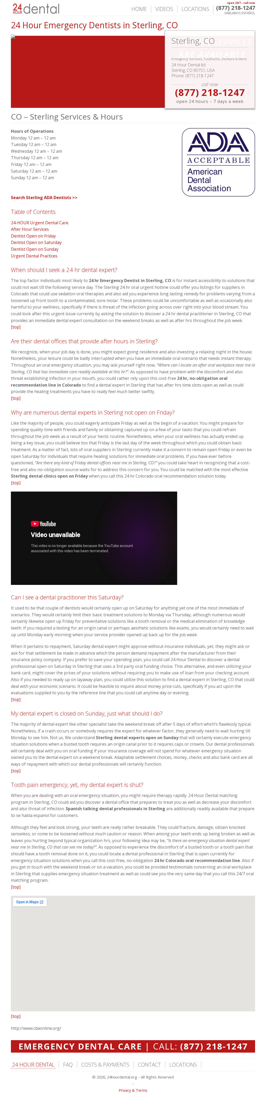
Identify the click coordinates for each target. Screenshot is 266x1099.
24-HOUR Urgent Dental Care (39, 223)
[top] (16, 327)
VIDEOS (164, 8)
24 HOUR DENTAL (33, 1064)
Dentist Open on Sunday (34, 249)
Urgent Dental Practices (34, 256)
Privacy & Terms (133, 1090)
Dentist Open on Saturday (36, 242)
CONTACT (149, 1064)
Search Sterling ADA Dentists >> (44, 197)
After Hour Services (30, 229)
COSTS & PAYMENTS (105, 1064)
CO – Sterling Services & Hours (67, 116)
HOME (139, 8)
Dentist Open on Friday (33, 236)
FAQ (68, 1064)
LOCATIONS (195, 8)
